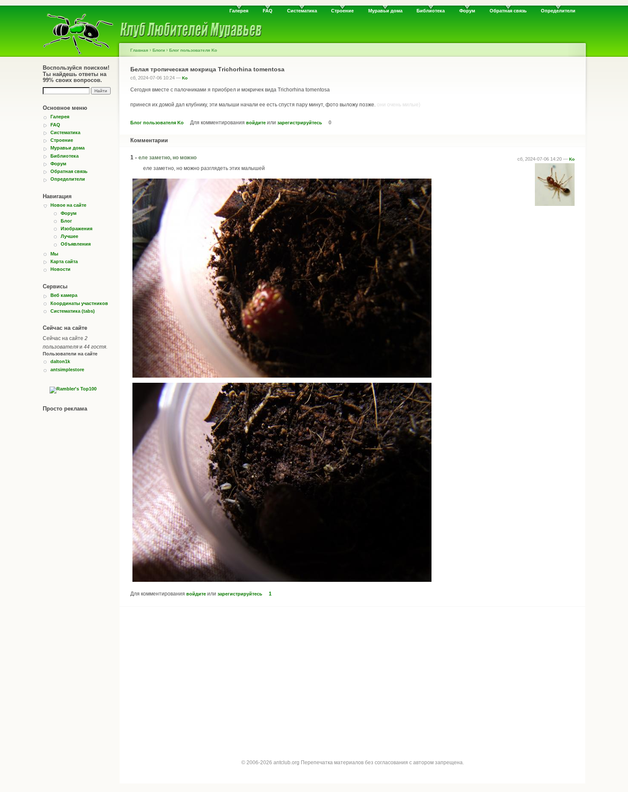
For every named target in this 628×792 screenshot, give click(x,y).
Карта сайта (64, 261)
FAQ (268, 10)
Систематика (302, 10)
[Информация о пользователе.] (555, 204)
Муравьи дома (385, 10)
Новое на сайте (68, 205)
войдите (256, 122)
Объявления (76, 243)
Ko (185, 78)
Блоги (159, 50)
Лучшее (69, 236)
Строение (342, 10)
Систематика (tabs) (72, 311)
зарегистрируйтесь (299, 122)
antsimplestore (67, 369)
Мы (54, 253)
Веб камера (63, 295)
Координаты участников (79, 303)
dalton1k (60, 361)
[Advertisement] (352, 675)
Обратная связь (508, 10)
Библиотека (431, 10)
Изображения (76, 228)
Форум (467, 10)
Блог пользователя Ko (193, 50)
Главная (139, 50)
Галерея (238, 10)
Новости (60, 269)
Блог (66, 220)
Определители (558, 10)
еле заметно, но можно (167, 158)
